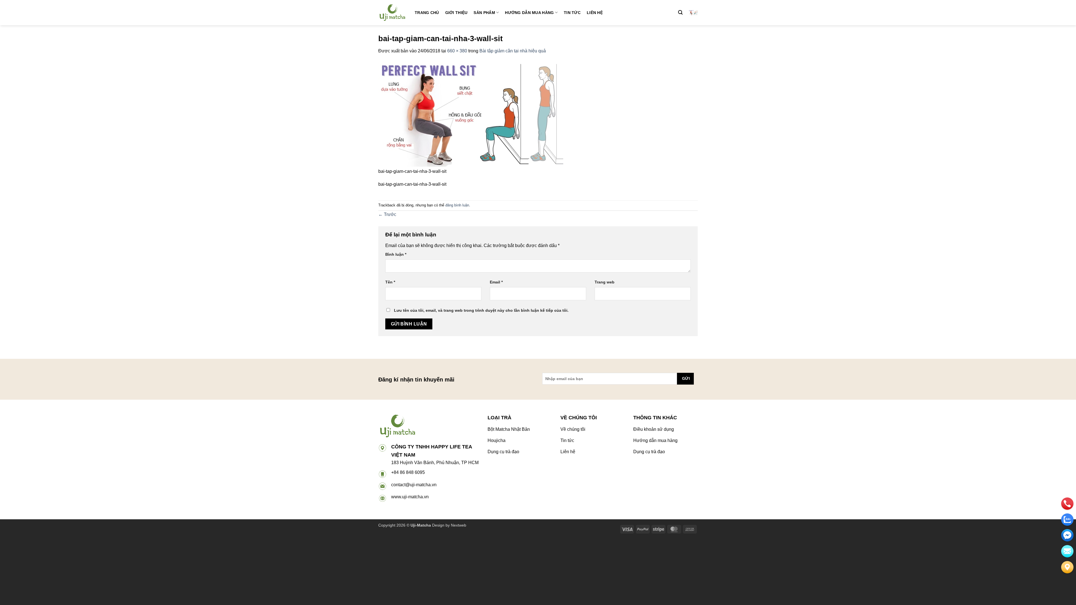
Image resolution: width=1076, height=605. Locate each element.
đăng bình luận (457, 205)
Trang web (604, 282)
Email (496, 282)
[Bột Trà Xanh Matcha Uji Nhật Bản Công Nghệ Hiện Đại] (392, 13)
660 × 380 (457, 50)
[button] (680, 12)
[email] (1067, 535)
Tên (390, 282)
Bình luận (395, 254)
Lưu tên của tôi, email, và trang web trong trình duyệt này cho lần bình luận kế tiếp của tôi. (481, 310)
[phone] (1067, 503)
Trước (387, 214)
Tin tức (572, 12)
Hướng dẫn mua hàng (529, 12)
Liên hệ (595, 12)
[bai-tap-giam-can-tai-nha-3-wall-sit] (470, 114)
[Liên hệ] (1067, 567)
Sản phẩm (484, 12)
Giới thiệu (456, 12)
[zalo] (1067, 519)
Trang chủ (427, 12)
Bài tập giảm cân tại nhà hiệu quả (512, 50)
